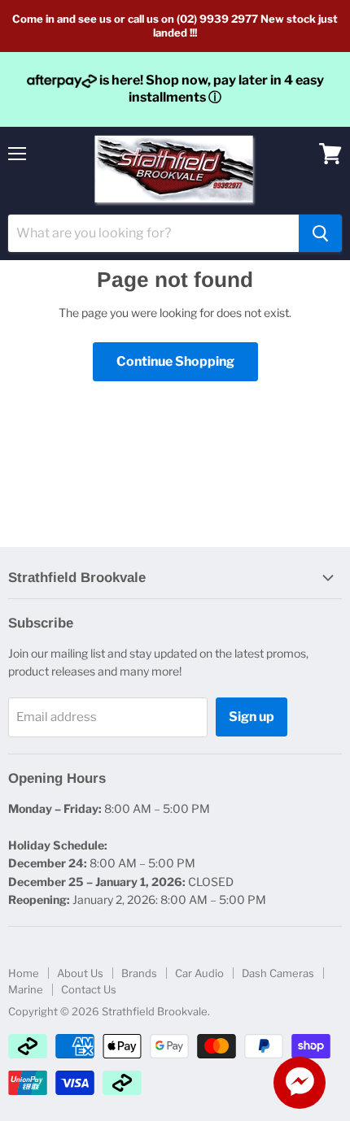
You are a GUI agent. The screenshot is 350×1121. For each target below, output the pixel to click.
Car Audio (199, 973)
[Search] (320, 233)
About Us (80, 973)
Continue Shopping (175, 361)
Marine (25, 989)
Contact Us (88, 989)
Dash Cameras (278, 973)
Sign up (251, 716)
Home (23, 973)
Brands (139, 973)
